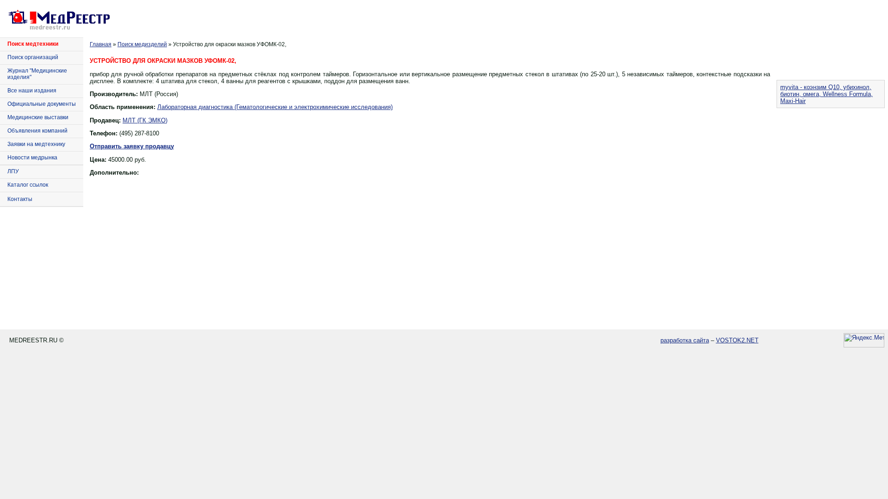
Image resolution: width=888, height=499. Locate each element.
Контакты (19, 199)
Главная (100, 44)
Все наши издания (31, 90)
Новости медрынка (32, 157)
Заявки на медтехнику (36, 144)
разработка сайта (684, 340)
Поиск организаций (32, 57)
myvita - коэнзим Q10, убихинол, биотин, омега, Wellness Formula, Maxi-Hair (826, 94)
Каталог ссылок (27, 185)
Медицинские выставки (37, 117)
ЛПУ (13, 171)
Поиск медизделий (142, 44)
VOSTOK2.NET (737, 340)
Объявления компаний (37, 131)
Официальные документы (41, 104)
